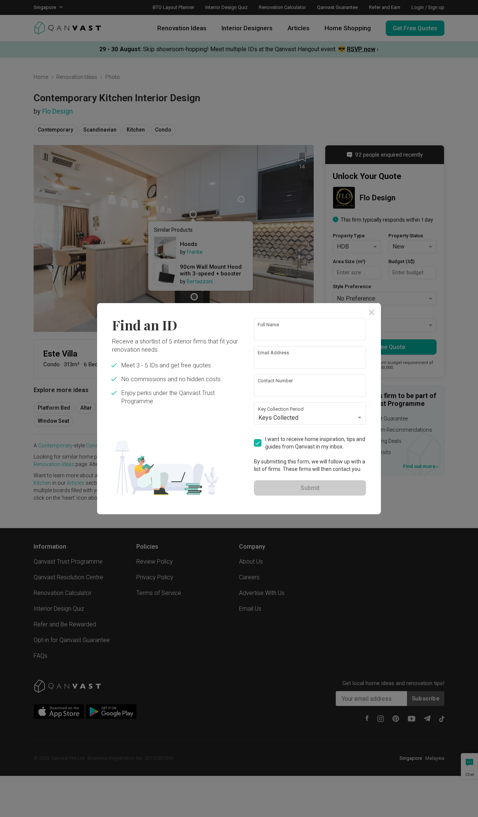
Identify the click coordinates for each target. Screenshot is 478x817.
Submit (310, 487)
